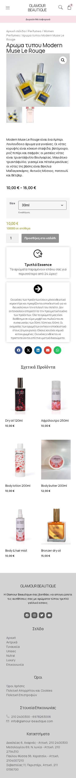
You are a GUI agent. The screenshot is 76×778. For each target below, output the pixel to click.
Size (12, 203)
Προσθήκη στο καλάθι (40, 238)
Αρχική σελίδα (16, 31)
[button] (7, 8)
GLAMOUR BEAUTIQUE (38, 586)
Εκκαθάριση (24, 212)
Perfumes (34, 31)
